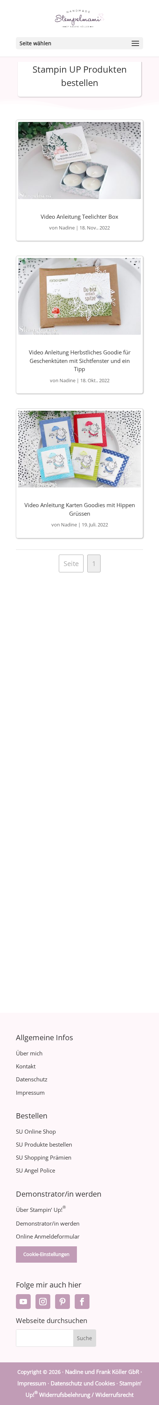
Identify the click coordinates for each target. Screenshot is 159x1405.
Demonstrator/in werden (48, 1223)
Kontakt (25, 1066)
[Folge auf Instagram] (42, 1301)
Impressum (30, 1092)
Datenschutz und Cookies (83, 1383)
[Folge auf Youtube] (23, 1301)
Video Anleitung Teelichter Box (79, 216)
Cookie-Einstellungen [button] (46, 1254)
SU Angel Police (35, 1170)
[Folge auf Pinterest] (62, 1301)
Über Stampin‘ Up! (41, 1209)
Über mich (29, 1053)
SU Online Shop (36, 1131)
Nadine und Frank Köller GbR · (103, 1371)
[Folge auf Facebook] (82, 1301)
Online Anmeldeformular (48, 1236)
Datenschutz (31, 1079)
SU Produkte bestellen (44, 1144)
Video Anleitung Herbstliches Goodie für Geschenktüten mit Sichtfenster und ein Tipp (80, 360)
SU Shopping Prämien (43, 1157)
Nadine (67, 227)
